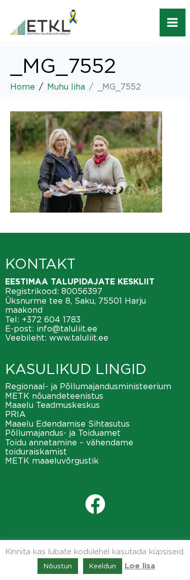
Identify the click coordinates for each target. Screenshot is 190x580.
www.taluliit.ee (78, 337)
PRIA (15, 414)
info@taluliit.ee (66, 328)
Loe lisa (140, 566)
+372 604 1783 (51, 319)
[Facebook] (95, 504)
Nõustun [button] (58, 565)
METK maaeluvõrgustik (52, 460)
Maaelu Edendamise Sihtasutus (67, 423)
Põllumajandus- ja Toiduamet (63, 432)
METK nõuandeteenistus (54, 395)
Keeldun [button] (102, 565)
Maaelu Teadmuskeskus (52, 404)
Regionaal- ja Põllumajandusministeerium (88, 386)
